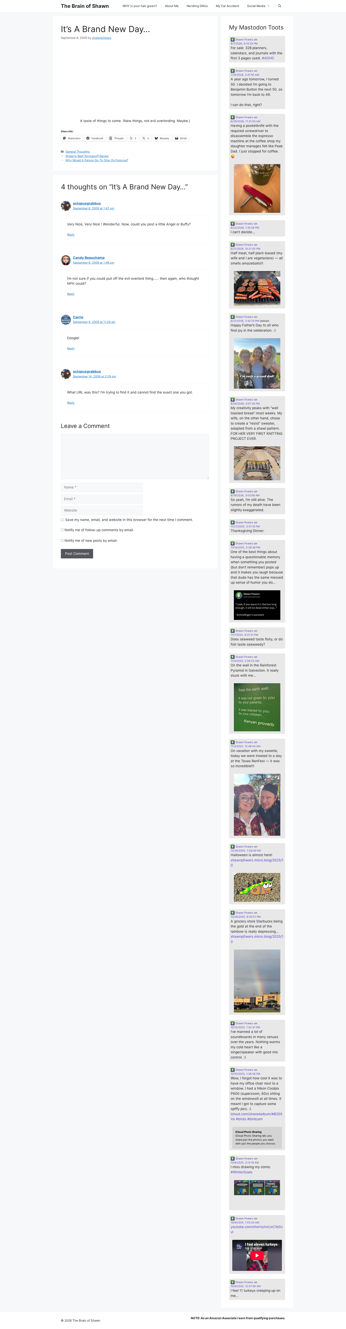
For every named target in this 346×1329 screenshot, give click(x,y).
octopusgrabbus (87, 203)
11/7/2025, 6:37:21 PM (244, 634)
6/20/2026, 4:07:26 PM (245, 403)
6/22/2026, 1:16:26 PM (245, 227)
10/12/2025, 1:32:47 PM (245, 1027)
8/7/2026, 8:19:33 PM (244, 43)
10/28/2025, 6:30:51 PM (246, 916)
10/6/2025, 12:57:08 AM (246, 1286)
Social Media (256, 6)
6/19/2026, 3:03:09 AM (245, 495)
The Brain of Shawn (85, 6)
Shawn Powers (244, 39)
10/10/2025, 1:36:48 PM (245, 1073)
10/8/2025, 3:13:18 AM (245, 1162)
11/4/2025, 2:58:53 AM (245, 660)
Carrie (78, 317)
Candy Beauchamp (89, 258)
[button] (279, 6)
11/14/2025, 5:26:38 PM (245, 547)
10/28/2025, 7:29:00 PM (246, 850)
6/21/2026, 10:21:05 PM (245, 248)
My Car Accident (227, 6)
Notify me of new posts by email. (91, 541)
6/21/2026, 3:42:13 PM (245, 320)
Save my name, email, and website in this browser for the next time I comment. (129, 520)
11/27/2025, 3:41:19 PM (245, 526)
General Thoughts (77, 151)
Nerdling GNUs (197, 6)
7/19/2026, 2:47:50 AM (245, 74)
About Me (172, 6)
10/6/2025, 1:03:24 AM (245, 1222)
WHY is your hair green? (140, 6)
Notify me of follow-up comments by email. (99, 530)
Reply (70, 234)
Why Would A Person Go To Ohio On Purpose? (96, 160)
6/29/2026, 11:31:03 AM (245, 121)
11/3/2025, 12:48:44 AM (245, 746)
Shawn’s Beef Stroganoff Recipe (87, 156)
